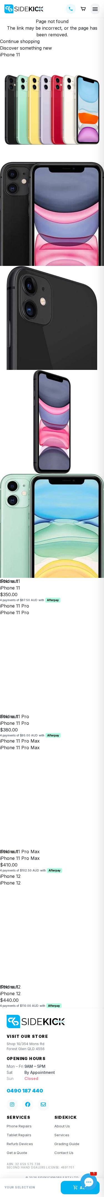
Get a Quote (17, 1152)
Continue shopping (20, 41)
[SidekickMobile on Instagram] (12, 1104)
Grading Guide (66, 1144)
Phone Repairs (19, 1126)
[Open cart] (83, 9)
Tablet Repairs (19, 1135)
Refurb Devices (20, 1144)
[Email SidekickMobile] (43, 1104)
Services (61, 1135)
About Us (62, 1126)
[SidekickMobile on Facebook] (27, 1104)
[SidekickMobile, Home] (23, 8)
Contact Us (63, 1152)
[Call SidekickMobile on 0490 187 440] (71, 9)
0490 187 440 (25, 1091)
